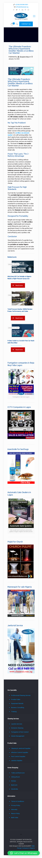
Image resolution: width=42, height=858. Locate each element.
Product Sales (15, 699)
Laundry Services (16, 724)
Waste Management (17, 736)
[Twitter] (16, 10)
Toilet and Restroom (18, 773)
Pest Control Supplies (18, 756)
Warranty (14, 809)
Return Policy (15, 813)
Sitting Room (15, 777)
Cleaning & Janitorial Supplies (20, 748)
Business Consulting (17, 707)
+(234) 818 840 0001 (21, 4)
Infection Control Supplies (19, 752)
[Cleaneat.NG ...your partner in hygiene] (21, 16)
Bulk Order (14, 817)
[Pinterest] (25, 10)
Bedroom (14, 785)
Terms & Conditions (17, 801)
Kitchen (13, 781)
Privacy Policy (15, 805)
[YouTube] (19, 10)
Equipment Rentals (17, 703)
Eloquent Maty (24, 56)
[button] (24, 853)
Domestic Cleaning (17, 728)
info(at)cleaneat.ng (22, 7)
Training (14, 711)
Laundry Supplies (16, 760)
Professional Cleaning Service (20, 695)
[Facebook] (14, 10)
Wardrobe (14, 789)
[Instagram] (28, 10)
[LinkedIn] (22, 10)
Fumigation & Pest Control (19, 732)
